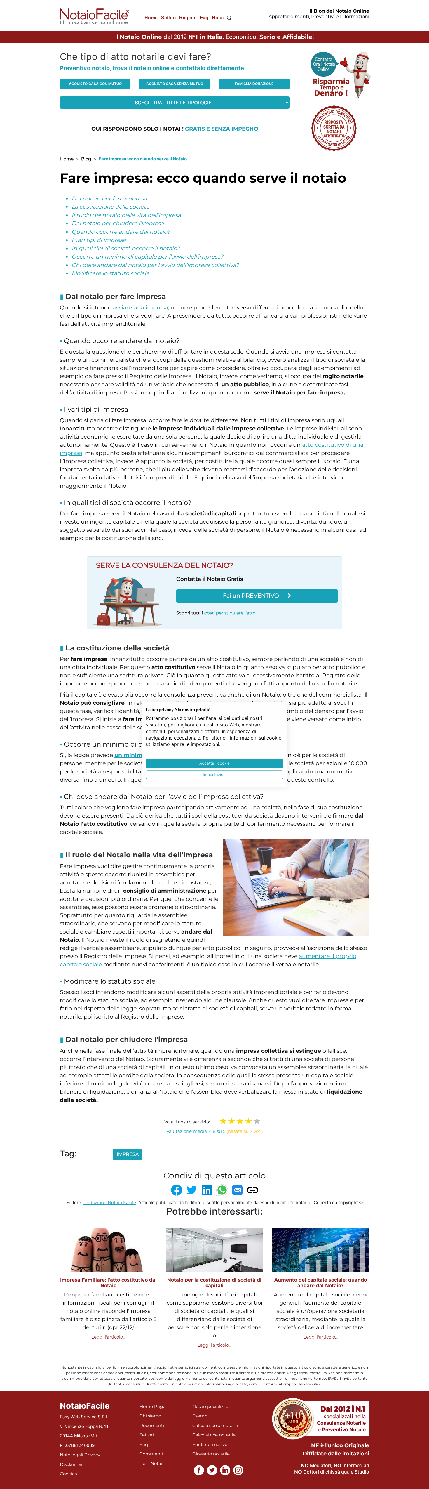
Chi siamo (150, 1416)
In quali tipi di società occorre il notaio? (126, 248)
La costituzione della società (110, 206)
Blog (86, 159)
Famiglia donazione (254, 84)
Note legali (71, 1454)
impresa (128, 1154)
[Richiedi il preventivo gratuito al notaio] (334, 128)
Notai (218, 17)
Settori (168, 17)
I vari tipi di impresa (99, 240)
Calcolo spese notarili (215, 1425)
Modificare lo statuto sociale (110, 273)
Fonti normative (209, 1444)
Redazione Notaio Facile (109, 1202)
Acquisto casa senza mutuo (174, 84)
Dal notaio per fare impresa (109, 198)
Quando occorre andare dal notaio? (121, 231)
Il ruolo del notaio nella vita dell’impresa (126, 215)
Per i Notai (150, 1463)
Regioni (187, 17)
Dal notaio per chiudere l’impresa (118, 223)
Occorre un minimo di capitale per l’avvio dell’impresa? (147, 256)
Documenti (151, 1425)
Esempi (200, 1416)
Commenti (151, 1454)
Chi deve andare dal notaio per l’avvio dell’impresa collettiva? (155, 265)
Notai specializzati (211, 1406)
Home (151, 17)
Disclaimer (71, 1464)
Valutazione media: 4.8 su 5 (214, 1131)
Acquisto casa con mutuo (95, 84)
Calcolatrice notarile (214, 1435)
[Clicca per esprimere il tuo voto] (257, 1121)
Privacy (92, 1454)
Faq (204, 17)
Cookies (68, 1473)
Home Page (152, 1406)
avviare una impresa (140, 307)
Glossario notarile (211, 1454)
